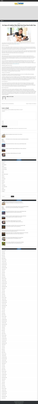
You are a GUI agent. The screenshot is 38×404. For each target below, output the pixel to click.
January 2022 (4, 336)
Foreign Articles (4, 169)
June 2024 (3, 291)
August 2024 (4, 288)
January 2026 (4, 261)
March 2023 (3, 314)
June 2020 (3, 366)
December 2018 (4, 391)
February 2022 (4, 335)
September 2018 (4, 396)
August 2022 (4, 325)
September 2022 (4, 324)
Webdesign (3, 189)
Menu (2, 0)
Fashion (3, 166)
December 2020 (4, 357)
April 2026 (3, 256)
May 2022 (3, 330)
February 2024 (4, 297)
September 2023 (4, 305)
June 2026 (3, 253)
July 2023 (3, 308)
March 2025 (3, 277)
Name (3, 121)
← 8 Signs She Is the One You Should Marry (7, 103)
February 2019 (4, 388)
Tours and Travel (4, 186)
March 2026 (3, 258)
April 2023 (3, 313)
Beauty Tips (3, 161)
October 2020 (4, 360)
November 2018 (4, 393)
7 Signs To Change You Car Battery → (31, 103)
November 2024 (4, 283)
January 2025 (4, 280)
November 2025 (4, 264)
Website (3, 124)
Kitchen (3, 175)
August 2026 (4, 250)
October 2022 (4, 322)
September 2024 (4, 286)
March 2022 (3, 333)
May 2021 (3, 349)
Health (19, 23)
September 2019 (4, 377)
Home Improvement (5, 174)
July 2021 (3, 346)
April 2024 (3, 294)
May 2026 (3, 255)
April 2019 (3, 385)
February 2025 (4, 278)
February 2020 (4, 371)
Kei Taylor (14, 26)
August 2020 (4, 363)
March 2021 (3, 352)
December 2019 (4, 374)
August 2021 (3, 344)
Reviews (3, 180)
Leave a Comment (23, 26)
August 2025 (4, 269)
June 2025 (3, 272)
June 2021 (3, 347)
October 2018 (4, 394)
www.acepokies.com (16, 63)
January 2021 (4, 355)
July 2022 (3, 327)
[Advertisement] (19, 12)
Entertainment (4, 164)
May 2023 (3, 311)
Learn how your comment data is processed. (20, 128)
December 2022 (4, 319)
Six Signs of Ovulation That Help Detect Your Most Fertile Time (19, 25)
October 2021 (4, 341)
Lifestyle (3, 177)
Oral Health (3, 178)
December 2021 (4, 338)
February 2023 (4, 316)
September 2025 (4, 267)
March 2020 (3, 369)
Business (3, 163)
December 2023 (4, 300)
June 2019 (3, 382)
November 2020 (4, 358)
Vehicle (3, 188)
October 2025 (4, 266)
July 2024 (3, 289)
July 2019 (3, 380)
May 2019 (3, 383)
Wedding (3, 191)
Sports (3, 183)
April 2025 (3, 275)
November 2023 (4, 302)
